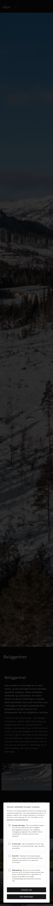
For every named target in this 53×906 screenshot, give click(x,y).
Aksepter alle (26, 890)
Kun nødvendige (26, 896)
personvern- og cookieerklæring (17, 819)
